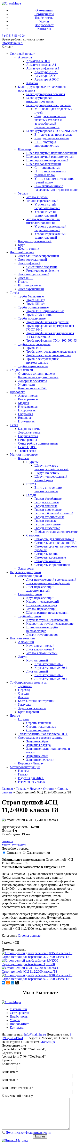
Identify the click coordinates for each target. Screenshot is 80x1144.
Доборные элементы (32, 381)
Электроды (26, 568)
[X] (17, 982)
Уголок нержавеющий (41, 609)
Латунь (23, 656)
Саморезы (33, 535)
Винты (31, 484)
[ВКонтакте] (3, 982)
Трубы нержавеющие (33, 366)
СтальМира (48, 1041)
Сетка (14, 425)
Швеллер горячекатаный (43, 164)
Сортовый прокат (22, 53)
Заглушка (24, 704)
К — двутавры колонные (51, 138)
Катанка (32, 83)
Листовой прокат (22, 252)
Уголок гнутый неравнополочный (47, 206)
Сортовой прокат (30, 594)
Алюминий (26, 642)
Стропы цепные (37, 730)
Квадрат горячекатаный (34, 241)
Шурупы (32, 462)
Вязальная (25, 417)
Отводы (23, 693)
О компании (44, 10)
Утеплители (26, 384)
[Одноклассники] (8, 982)
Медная (23, 403)
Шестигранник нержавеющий (47, 612)
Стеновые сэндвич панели (36, 373)
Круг (21, 245)
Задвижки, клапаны (32, 708)
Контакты (44, 28)
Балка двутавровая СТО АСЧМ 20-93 (52, 131)
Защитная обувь (37, 741)
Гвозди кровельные (48, 509)
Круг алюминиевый (40, 645)
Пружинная (26, 421)
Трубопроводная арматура (28, 682)
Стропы (23, 719)
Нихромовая (26, 410)
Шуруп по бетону (46, 473)
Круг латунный (37, 660)
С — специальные (47, 167)
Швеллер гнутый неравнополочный (51, 153)
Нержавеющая (28, 406)
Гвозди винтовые (46, 502)
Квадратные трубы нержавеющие (49, 623)
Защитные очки (37, 756)
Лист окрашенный (31, 289)
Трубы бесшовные (31, 296)
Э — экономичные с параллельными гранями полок (56, 187)
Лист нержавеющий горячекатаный (51, 579)
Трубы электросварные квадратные (51, 351)
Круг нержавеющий (40, 598)
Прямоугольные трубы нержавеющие (42, 629)
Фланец (23, 697)
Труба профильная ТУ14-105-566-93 (51, 340)
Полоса (23, 281)
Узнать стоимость (14, 845)
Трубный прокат (29, 616)
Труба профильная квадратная (47, 322)
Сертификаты (44, 14)
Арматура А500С (46, 79)
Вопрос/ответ (44, 25)
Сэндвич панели (21, 370)
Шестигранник (28, 248)
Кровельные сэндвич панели (38, 377)
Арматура (25, 57)
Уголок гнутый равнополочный (45, 213)
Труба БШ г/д (35, 300)
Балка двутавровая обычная (45, 94)
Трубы (14, 292)
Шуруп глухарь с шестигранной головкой (51, 467)
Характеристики (38, 852)
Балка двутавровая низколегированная (40, 99)
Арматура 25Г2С (46, 72)
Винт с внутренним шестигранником (48, 489)
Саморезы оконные (47, 561)
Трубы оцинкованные (33, 307)
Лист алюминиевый (40, 649)
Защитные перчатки (40, 759)
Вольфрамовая (28, 399)
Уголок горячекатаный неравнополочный (50, 228)
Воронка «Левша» (30, 763)
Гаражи (23, 774)
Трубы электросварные (34, 344)
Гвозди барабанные (48, 498)
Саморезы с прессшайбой (52, 564)
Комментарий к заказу (17, 1095)
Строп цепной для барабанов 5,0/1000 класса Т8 (35, 979)
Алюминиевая (28, 395)
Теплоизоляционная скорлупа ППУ (43, 734)
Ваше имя (10, 1072)
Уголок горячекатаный (42, 200)
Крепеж (23, 458)
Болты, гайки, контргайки (36, 701)
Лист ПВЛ (25, 278)
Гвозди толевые (45, 520)
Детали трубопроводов (42, 634)
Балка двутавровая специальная (48, 105)
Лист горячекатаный (32, 259)
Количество (11, 1064)
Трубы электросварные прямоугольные (42, 360)
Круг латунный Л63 (48, 664)
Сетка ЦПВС (27, 447)
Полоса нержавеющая (41, 605)
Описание (14, 852)
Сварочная (25, 414)
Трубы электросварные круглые (48, 355)
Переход (24, 690)
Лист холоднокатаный (33, 274)
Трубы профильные (32, 318)
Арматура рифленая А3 (42, 68)
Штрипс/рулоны (29, 285)
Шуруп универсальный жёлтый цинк (50, 478)
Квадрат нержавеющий (42, 601)
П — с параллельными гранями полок (50, 173)
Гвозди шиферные (47, 528)
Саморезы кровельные (50, 557)
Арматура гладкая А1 (41, 64)
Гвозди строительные (49, 517)
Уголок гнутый (37, 197)
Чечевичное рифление (41, 267)
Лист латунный (37, 671)
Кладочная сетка (29, 428)
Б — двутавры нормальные (53, 134)
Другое (15, 715)
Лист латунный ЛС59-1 (50, 678)
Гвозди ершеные (45, 506)
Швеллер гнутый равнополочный (50, 156)
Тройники (25, 686)
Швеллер (24, 149)
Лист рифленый (29, 263)
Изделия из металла (32, 781)
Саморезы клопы (46, 553)
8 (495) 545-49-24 (13, 35)
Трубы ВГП (34, 348)
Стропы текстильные (41, 726)
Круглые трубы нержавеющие (47, 620)
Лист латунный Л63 (48, 675)
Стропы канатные (38, 723)
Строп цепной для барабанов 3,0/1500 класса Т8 (35, 957)
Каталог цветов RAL (32, 388)
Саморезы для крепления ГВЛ (55, 542)
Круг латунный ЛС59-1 (50, 667)
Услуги (44, 21)
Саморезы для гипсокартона (54, 539)
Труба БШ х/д (35, 303)
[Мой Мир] (12, 982)
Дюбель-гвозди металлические (56, 531)
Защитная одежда (38, 745)
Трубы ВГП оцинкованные (45, 311)
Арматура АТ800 (38, 61)
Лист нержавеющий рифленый (48, 583)
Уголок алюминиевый (41, 653)
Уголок (23, 193)
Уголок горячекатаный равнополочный (50, 235)
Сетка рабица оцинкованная (38, 443)
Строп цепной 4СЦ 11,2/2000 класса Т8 (29, 971)
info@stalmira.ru (12, 43)
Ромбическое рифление (42, 270)
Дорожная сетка (29, 432)
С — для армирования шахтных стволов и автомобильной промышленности (50, 121)
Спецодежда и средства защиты (40, 737)
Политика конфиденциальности (28, 1132)
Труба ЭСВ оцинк (39, 314)
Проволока (17, 392)
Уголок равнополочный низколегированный (43, 221)
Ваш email (10, 1079)
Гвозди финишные (47, 524)
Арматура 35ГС (45, 75)
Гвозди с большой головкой (53, 513)
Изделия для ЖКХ (31, 778)
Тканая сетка (27, 450)
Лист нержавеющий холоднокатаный (40, 588)
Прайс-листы (44, 17)
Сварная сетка (28, 436)
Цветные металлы (22, 638)
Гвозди (31, 495)
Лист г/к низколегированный (38, 256)
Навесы (23, 770)
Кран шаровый (28, 712)
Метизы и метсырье (24, 454)
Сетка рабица (27, 439)
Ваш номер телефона (17, 1087)
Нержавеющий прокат (25, 572)
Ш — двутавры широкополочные (46, 143)
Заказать (7, 841)
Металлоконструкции (25, 767)
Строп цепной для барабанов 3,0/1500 (28, 964)
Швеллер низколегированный (47, 160)
